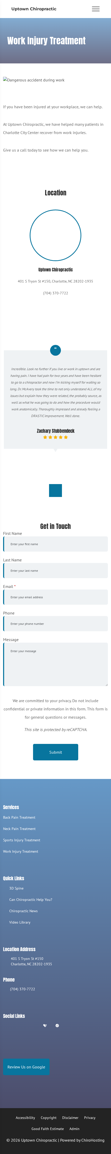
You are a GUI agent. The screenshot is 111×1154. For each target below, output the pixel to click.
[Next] (55, 490)
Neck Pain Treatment (19, 828)
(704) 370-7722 (22, 989)
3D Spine (16, 888)
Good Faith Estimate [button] (47, 1128)
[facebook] (19, 1026)
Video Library (19, 922)
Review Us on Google (26, 1066)
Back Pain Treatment (19, 817)
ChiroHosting (93, 1140)
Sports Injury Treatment (21, 840)
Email (9, 586)
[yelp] (32, 1026)
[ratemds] (57, 1026)
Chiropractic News (23, 911)
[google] (5, 1026)
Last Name (12, 559)
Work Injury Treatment (20, 851)
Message (11, 639)
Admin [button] (74, 1128)
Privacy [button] (90, 1117)
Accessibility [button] (25, 1117)
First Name (12, 533)
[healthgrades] (45, 1026)
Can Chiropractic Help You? (30, 899)
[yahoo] (70, 1026)
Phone (8, 613)
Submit (55, 752)
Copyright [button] (49, 1117)
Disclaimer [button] (70, 1117)
